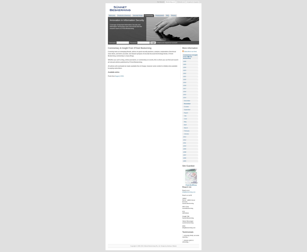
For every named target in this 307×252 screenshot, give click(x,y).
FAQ (167, 15)
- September (186, 109)
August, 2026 (119, 76)
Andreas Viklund (171, 246)
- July (184, 115)
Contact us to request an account (166, 43)
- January (186, 134)
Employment (160, 15)
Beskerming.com (170, 2)
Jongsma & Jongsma (192, 2)
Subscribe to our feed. (190, 51)
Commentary (149, 15)
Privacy (173, 15)
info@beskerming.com (188, 192)
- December (186, 100)
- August (185, 112)
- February (186, 131)
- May (185, 121)
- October (186, 106)
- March (185, 128)
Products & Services (124, 15)
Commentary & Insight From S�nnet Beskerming (190, 56)
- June (185, 118)
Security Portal (137, 15)
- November (187, 103)
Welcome (112, 15)
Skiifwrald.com (181, 2)
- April (184, 124)
